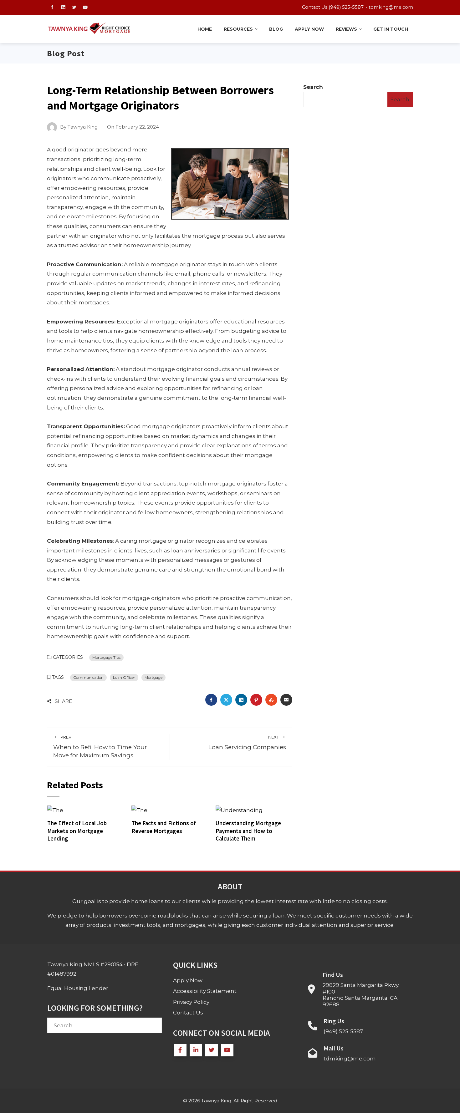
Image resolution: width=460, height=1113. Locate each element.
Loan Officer (124, 677)
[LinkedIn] (196, 1050)
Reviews (346, 29)
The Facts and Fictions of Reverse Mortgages (163, 827)
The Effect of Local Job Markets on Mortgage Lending (77, 831)
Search (313, 87)
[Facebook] (180, 1050)
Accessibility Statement (205, 991)
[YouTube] (227, 1050)
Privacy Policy (191, 1002)
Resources (238, 29)
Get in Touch (390, 29)
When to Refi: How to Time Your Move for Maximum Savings (100, 746)
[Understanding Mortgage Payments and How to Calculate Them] (239, 810)
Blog (276, 29)
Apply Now (309, 29)
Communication (88, 677)
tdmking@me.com (391, 7)
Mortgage (153, 677)
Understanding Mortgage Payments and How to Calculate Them (248, 831)
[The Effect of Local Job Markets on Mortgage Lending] (55, 810)
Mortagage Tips (106, 657)
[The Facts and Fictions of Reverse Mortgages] (139, 810)
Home (204, 29)
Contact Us (188, 1012)
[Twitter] (211, 1050)
